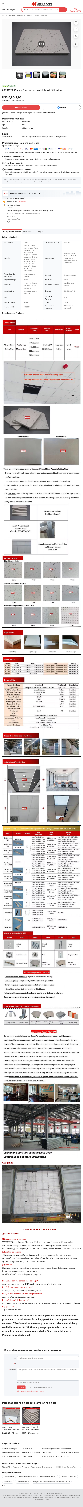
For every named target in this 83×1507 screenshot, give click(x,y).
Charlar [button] (63, 107)
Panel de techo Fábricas (48, 1477)
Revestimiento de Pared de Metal (32, 1452)
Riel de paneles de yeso (9, 1449)
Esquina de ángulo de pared (51, 1449)
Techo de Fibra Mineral (40, 15)
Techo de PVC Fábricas (68, 1477)
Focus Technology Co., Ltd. (37, 1493)
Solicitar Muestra (49, 112)
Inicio (3, 15)
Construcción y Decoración (15, 15)
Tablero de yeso (27, 1456)
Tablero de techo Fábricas (27, 1477)
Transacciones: (14, 198)
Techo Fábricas (9, 1477)
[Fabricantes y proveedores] (41, 4)
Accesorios (65, 1456)
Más (3, 1486)
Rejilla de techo (66, 1449)
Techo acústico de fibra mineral (71, 1452)
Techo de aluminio (23, 1482)
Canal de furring (27, 1449)
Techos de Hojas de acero (50, 1456)
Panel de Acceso (47, 1452)
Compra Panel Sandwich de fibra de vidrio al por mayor (51, 1482)
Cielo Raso (29, 15)
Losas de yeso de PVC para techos (12, 1456)
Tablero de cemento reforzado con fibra (12, 1452)
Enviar (21, 1387)
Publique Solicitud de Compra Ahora (30, 1391)
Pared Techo (8, 1482)
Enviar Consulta (21, 107)
